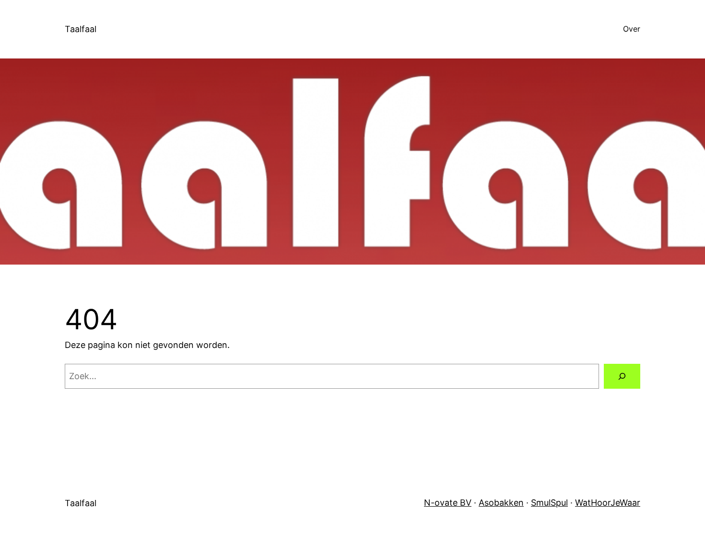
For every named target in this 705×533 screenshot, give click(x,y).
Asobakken (501, 503)
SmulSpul (549, 503)
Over (631, 29)
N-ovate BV (447, 503)
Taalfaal (80, 29)
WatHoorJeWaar (607, 503)
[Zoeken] (622, 376)
